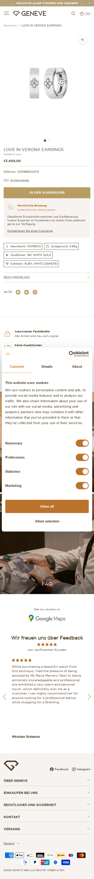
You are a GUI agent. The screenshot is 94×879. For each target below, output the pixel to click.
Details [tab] (47, 366)
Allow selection (47, 521)
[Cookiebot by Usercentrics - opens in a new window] (69, 354)
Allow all (47, 506)
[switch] (82, 457)
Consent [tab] (17, 366)
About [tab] (77, 366)
